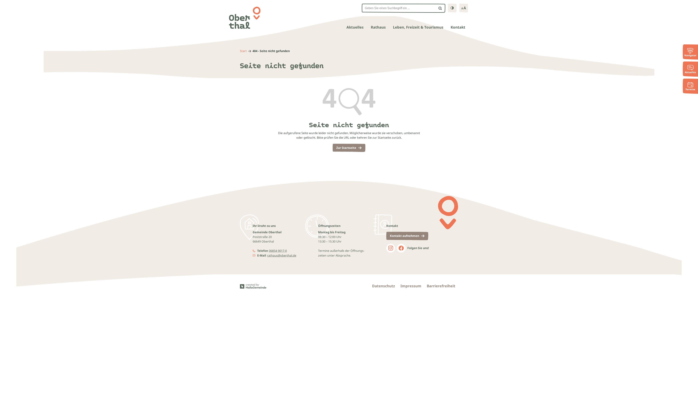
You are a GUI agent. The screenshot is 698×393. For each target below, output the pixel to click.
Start (243, 51)
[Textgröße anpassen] (463, 8)
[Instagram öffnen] (390, 248)
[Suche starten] (440, 8)
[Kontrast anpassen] (452, 8)
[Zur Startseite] (244, 18)
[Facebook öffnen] (401, 248)
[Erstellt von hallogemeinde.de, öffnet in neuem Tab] (254, 286)
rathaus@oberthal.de (281, 255)
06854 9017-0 (278, 251)
